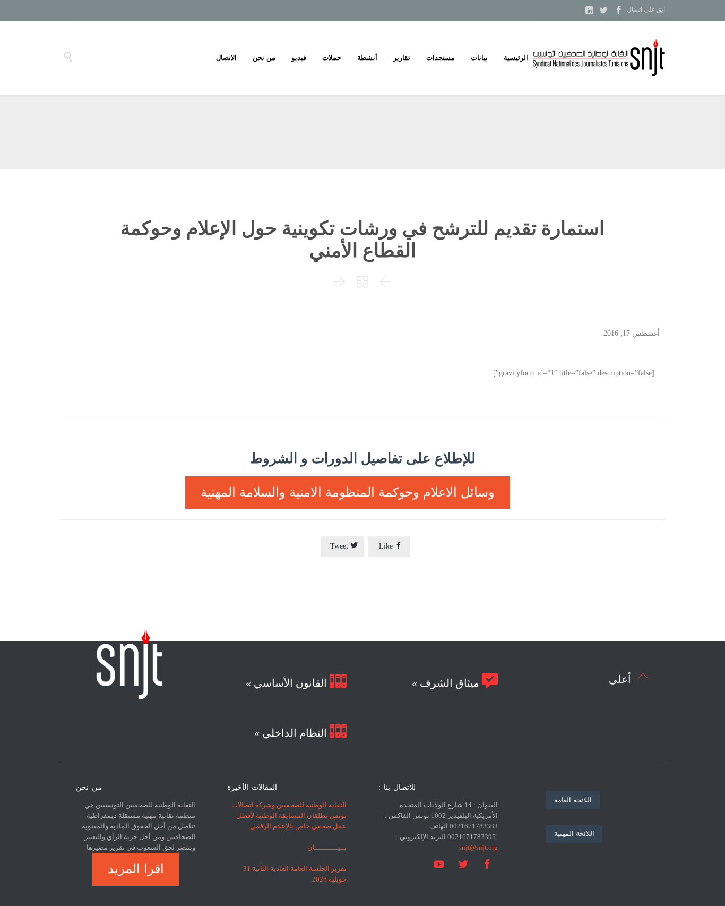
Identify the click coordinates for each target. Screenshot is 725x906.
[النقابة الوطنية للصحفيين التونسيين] (598, 58)
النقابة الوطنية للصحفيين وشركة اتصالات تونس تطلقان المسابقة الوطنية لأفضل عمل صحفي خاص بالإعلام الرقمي (289, 815)
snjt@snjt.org (478, 847)
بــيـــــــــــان (327, 847)
